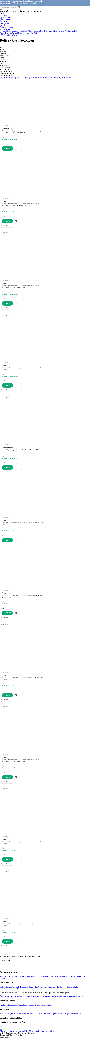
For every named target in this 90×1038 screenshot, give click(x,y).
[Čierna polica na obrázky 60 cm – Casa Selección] (7, 311)
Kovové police (65, 987)
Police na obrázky (23, 989)
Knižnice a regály (53, 976)
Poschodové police (10, 989)
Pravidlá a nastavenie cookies (44, 1031)
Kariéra (45, 1014)
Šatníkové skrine (24, 976)
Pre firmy (51, 1014)
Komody (10, 976)
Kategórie (8, 33)
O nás (13, 1014)
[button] (21, 148)
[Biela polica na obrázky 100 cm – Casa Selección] (11, 229)
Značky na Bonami (22, 1014)
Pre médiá (57, 1014)
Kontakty (8, 1014)
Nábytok (15, 33)
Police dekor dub (6, 987)
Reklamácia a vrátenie (25, 1005)
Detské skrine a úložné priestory (70, 976)
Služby (2, 1014)
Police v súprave (43, 987)
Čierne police (33, 987)
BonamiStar (77, 1014)
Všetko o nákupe (6, 1005)
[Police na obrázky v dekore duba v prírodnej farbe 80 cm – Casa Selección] (3, 785)
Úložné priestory (24, 33)
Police (36, 33)
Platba (35, 1005)
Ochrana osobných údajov (24, 1031)
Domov (2, 33)
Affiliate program (67, 1014)
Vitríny (16, 976)
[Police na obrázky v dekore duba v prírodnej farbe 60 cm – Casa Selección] (3, 311)
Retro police (16, 987)
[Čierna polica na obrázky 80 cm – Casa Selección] (11, 785)
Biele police (24, 987)
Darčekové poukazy (36, 1014)
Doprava (15, 1005)
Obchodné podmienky (7, 1031)
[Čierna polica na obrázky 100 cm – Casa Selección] (7, 229)
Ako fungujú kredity (44, 1005)
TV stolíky (3, 976)
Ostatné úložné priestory (38, 976)
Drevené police (54, 987)
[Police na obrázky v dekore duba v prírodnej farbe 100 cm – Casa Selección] (3, 229)
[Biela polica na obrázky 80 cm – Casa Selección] (7, 785)
